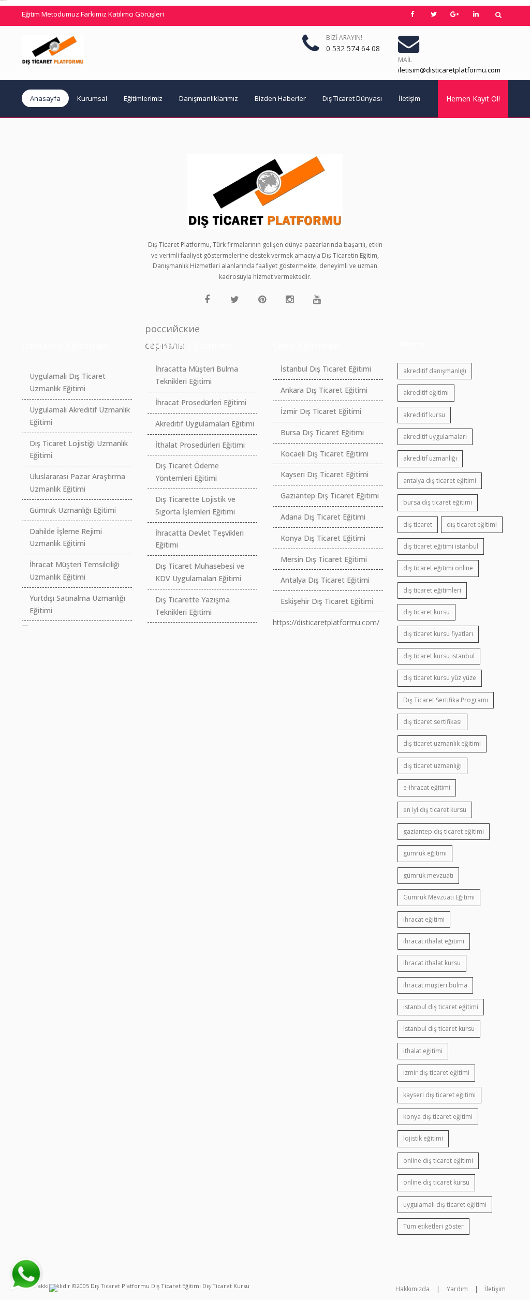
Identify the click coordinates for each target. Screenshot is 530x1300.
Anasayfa (45, 98)
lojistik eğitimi (423, 1138)
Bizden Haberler (280, 98)
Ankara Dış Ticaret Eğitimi (324, 390)
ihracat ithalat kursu (432, 962)
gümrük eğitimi (425, 853)
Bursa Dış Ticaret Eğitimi (322, 432)
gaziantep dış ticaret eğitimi (443, 831)
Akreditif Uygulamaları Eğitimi (204, 424)
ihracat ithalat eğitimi (433, 941)
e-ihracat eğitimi (426, 787)
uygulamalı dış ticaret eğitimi (445, 1204)
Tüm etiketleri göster (433, 1226)
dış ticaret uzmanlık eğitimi (442, 743)
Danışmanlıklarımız (208, 98)
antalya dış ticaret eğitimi (439, 480)
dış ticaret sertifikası (432, 721)
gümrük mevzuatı (428, 875)
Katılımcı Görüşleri (136, 14)
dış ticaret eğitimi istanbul (440, 546)
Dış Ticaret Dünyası (352, 98)
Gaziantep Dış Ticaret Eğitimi (330, 495)
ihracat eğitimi (424, 919)
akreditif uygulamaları (435, 436)
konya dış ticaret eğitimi (438, 1116)
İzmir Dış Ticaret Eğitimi (321, 411)
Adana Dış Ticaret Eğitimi (323, 517)
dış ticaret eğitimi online (438, 568)
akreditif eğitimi (426, 392)
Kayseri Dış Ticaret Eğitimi (325, 474)
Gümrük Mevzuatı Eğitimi (439, 897)
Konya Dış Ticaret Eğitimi (323, 538)
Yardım (457, 1288)
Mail (405, 59)
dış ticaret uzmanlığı (432, 765)
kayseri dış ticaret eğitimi (439, 1094)
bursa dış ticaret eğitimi (437, 502)
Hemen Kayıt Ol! (473, 99)
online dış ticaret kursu (436, 1182)
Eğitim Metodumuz (50, 14)
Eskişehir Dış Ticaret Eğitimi (327, 601)
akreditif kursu (424, 414)
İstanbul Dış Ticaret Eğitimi (326, 369)
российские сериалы (153, 329)
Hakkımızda (412, 1288)
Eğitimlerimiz (143, 98)
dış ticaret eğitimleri (432, 590)
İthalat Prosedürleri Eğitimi (200, 445)
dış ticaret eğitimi (472, 524)
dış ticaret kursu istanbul (439, 656)
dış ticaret (417, 524)
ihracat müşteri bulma (435, 985)
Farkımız (94, 14)
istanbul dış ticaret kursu (439, 1028)
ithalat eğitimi (423, 1050)
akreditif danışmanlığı (434, 370)
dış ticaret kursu (426, 612)
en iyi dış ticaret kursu (434, 809)
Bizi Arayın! (344, 37)
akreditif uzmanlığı (430, 458)
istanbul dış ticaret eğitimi (440, 1006)
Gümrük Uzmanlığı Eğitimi (73, 510)
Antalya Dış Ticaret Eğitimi (325, 580)
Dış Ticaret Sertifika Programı (445, 700)
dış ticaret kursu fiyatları (438, 633)
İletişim (409, 98)
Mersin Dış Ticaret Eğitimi (324, 559)
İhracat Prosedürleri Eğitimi (200, 402)
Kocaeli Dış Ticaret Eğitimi (325, 454)
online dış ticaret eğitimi (438, 1160)
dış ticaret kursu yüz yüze (439, 677)
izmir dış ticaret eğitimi (436, 1072)
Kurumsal (92, 98)
